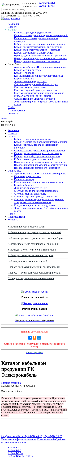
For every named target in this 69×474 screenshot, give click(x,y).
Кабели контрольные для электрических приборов (35, 238)
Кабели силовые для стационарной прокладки (39, 44)
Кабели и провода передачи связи (32, 32)
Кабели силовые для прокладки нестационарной (41, 35)
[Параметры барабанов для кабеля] (34, 314)
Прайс (11, 107)
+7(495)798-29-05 (47, 6)
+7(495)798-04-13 (47, 3)
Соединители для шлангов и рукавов (34, 98)
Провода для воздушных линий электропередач (40, 55)
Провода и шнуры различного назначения (37, 61)
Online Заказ (14, 170)
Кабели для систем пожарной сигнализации (38, 47)
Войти (4, 118)
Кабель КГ (13, 447)
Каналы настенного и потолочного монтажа (38, 75)
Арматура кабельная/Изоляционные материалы (40, 67)
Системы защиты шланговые (30, 87)
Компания (13, 24)
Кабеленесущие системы (27, 70)
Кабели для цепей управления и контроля (37, 49)
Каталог (12, 136)
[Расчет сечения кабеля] (34, 291)
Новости (12, 26)
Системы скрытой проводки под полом (35, 90)
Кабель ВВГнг (15, 453)
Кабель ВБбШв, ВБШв (20, 456)
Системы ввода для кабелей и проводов (36, 84)
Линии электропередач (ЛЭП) (30, 81)
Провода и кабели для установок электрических (40, 58)
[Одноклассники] (34, 338)
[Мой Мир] (39, 338)
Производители (16, 110)
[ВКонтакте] (30, 338)
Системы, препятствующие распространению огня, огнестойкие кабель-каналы (39, 94)
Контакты (13, 113)
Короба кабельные (24, 78)
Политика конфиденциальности (18, 439)
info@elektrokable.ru (12, 436)
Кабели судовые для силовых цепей (33, 52)
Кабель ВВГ (14, 450)
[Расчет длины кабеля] (34, 302)
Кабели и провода (24, 72)
